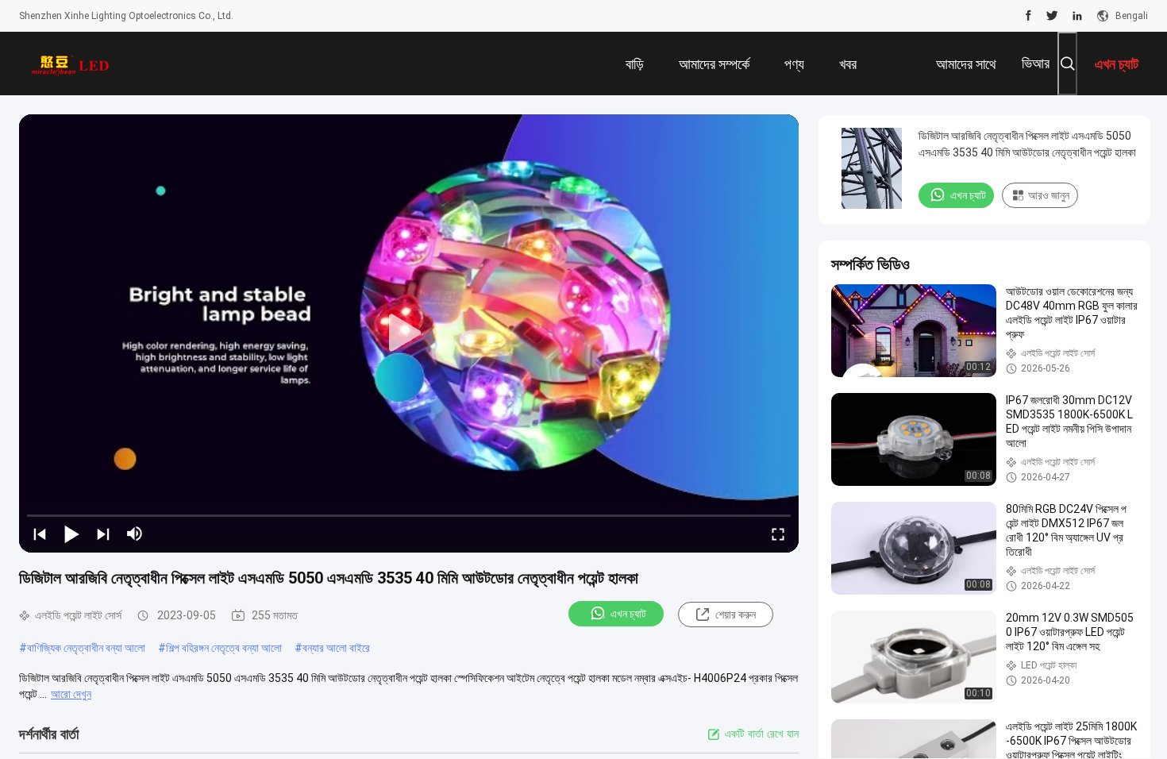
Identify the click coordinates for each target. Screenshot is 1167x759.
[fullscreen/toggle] (778, 533)
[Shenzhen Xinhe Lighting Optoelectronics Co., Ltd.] (70, 63)
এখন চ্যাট (628, 613)
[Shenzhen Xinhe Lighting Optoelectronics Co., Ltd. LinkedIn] (1077, 16)
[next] (103, 533)
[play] (409, 333)
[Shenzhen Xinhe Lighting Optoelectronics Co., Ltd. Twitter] (1052, 16)
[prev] (40, 533)
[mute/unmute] (135, 533)
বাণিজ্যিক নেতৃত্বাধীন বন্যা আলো (86, 647)
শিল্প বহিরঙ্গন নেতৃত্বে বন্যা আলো (224, 647)
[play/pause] (71, 533)
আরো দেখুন (71, 694)
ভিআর (1036, 63)
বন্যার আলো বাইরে (336, 647)
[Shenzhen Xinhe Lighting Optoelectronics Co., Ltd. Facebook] (1028, 16)
